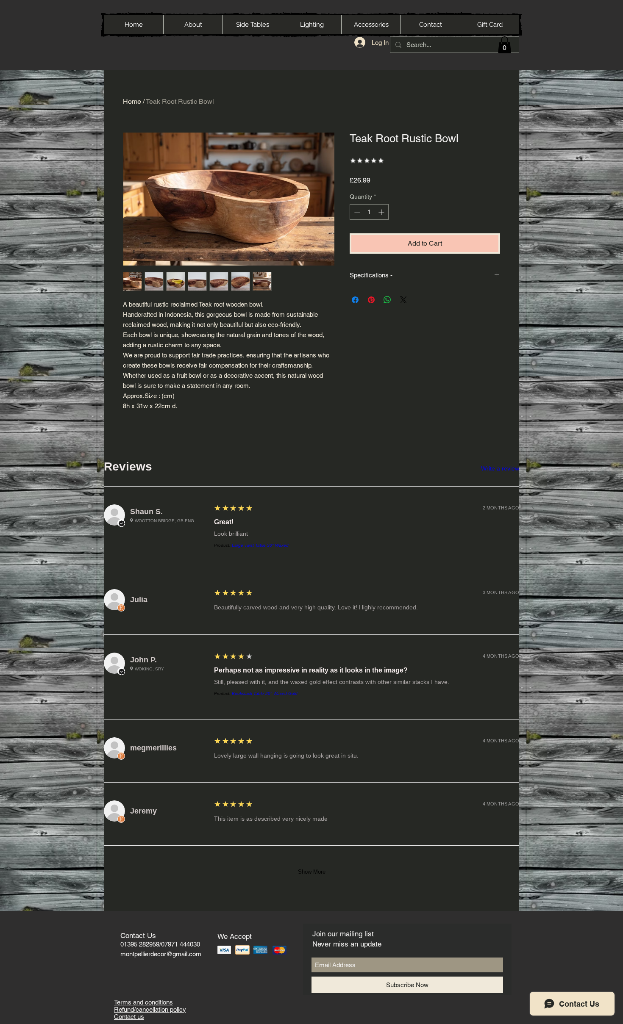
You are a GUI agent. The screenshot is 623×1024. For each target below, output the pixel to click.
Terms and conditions (143, 1002)
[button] (505, 44)
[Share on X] (403, 300)
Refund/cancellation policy (150, 1009)
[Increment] (382, 212)
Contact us (129, 1016)
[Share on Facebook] (355, 300)
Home (132, 101)
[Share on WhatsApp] (387, 300)
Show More (311, 872)
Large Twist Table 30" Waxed (260, 545)
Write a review (500, 468)
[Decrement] (356, 212)
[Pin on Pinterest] (371, 300)
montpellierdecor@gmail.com (160, 954)
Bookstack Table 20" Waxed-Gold (265, 693)
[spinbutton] (369, 212)
